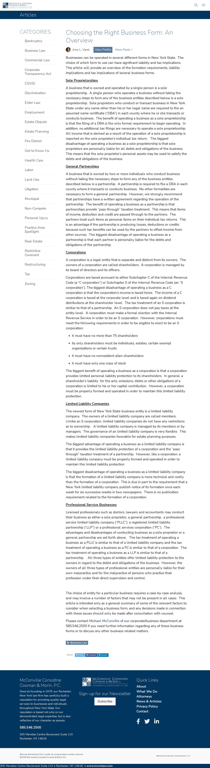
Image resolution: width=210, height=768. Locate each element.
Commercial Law (37, 60)
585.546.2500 (30, 727)
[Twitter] (147, 721)
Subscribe (105, 701)
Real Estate (33, 241)
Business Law (78, 643)
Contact (143, 711)
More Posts (122, 50)
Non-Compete (35, 208)
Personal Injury (36, 218)
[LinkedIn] (156, 721)
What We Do (147, 691)
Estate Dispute (36, 122)
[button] (196, 5)
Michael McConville (104, 621)
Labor (29, 170)
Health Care (34, 160)
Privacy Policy (147, 706)
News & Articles (149, 701)
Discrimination (35, 93)
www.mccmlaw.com (100, 766)
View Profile (103, 50)
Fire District (33, 141)
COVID (30, 83)
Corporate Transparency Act (38, 72)
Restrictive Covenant (32, 253)
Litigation (31, 189)
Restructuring (35, 264)
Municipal (32, 198)
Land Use (32, 179)
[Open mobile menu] (203, 5)
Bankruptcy (33, 41)
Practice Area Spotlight (35, 229)
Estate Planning (37, 131)
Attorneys (144, 696)
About (141, 686)
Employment (34, 112)
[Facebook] (139, 721)
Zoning (30, 284)
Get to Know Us (37, 150)
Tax (27, 274)
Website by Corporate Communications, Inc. (173, 756)
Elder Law (32, 102)
